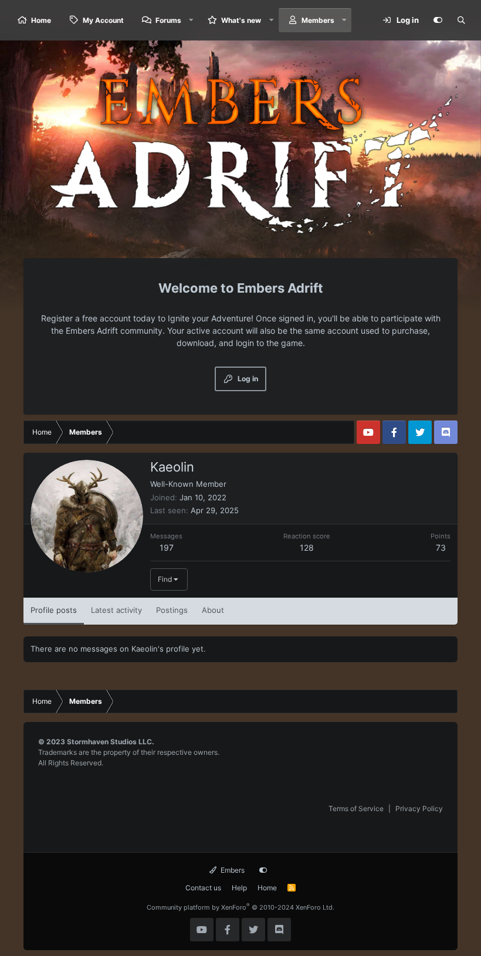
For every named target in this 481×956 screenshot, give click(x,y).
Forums (168, 20)
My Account (103, 20)
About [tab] (213, 610)
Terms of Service (356, 808)
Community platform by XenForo (240, 907)
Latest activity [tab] (116, 610)
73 (441, 547)
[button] (191, 20)
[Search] (461, 20)
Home (41, 20)
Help (239, 887)
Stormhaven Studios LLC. (110, 741)
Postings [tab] (172, 610)
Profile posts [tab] (54, 610)
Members (318, 20)
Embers (232, 870)
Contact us (203, 887)
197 (167, 547)
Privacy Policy (419, 808)
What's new (241, 20)
